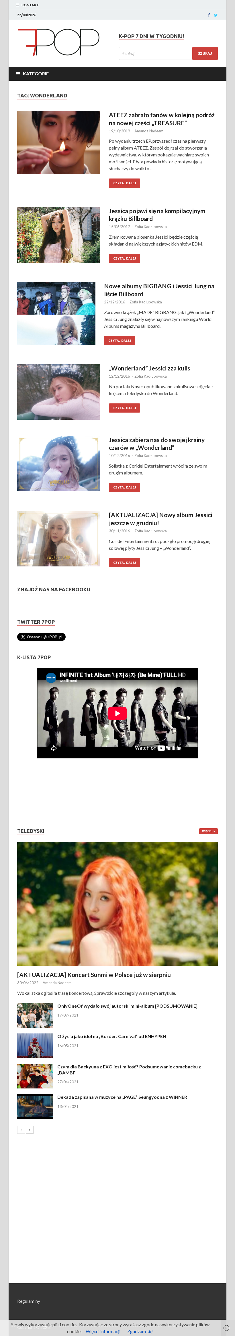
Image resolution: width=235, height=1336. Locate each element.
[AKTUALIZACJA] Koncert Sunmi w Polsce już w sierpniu (94, 974)
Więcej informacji (103, 1331)
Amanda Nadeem (148, 131)
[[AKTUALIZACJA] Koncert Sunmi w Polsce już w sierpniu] (117, 904)
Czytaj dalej (124, 183)
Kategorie (36, 73)
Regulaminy (28, 1301)
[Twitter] (216, 15)
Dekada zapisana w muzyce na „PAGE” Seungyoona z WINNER (122, 1097)
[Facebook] (208, 15)
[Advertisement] (34, 793)
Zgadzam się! (140, 1331)
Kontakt (30, 5)
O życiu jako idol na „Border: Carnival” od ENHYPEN (111, 1036)
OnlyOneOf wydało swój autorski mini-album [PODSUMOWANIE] (127, 1006)
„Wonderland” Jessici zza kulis (149, 368)
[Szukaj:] (168, 53)
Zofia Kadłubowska (150, 226)
